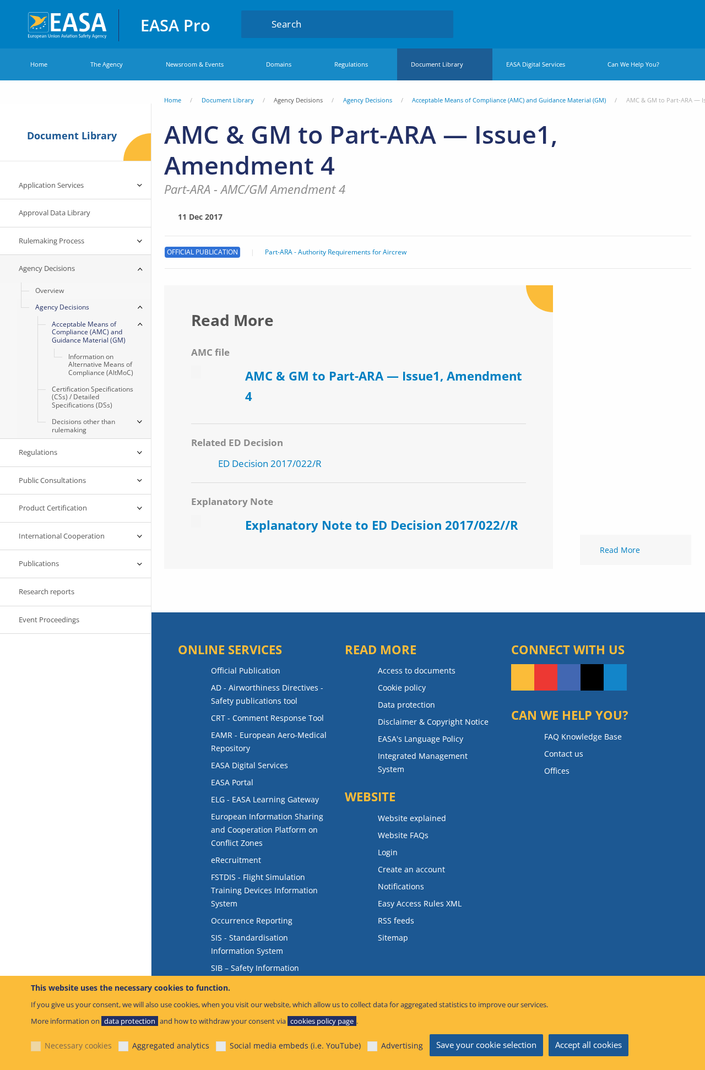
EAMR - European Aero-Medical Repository (269, 741)
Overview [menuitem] (49, 290)
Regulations (351, 64)
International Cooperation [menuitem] (62, 536)
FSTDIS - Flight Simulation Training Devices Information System (264, 890)
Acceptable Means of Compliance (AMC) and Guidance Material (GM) (509, 100)
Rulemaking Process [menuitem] (51, 241)
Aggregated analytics (170, 1045)
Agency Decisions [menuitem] (47, 268)
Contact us (563, 753)
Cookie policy (402, 687)
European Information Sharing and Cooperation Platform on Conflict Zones (267, 829)
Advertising (402, 1045)
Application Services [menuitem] (51, 185)
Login (646, 23)
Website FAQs (403, 835)
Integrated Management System (423, 762)
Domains (278, 64)
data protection (129, 1021)
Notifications (401, 886)
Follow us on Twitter (592, 677)
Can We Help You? (633, 64)
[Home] (68, 24)
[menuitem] (646, 23)
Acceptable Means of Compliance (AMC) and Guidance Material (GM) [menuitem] (89, 332)
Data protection (406, 704)
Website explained (412, 818)
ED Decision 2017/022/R (270, 463)
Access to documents (416, 670)
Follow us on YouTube (545, 677)
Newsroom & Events (195, 64)
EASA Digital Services (535, 64)
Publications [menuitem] (39, 563)
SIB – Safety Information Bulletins (255, 974)
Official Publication (245, 670)
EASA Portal (232, 782)
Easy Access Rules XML (420, 903)
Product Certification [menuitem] (53, 508)
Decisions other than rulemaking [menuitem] (83, 425)
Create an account (411, 869)
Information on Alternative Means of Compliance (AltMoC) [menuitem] (100, 364)
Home (38, 64)
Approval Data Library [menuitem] (54, 213)
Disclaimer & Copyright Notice (433, 721)
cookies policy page (322, 1021)
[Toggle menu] (140, 185)
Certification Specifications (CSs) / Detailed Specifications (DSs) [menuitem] (92, 397)
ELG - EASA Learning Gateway (265, 799)
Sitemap (393, 937)
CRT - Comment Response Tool (267, 718)
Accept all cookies (588, 1044)
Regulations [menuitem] (38, 452)
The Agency (106, 64)
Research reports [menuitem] (46, 591)
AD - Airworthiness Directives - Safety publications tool (267, 694)
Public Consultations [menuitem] (52, 480)
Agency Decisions (367, 100)
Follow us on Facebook (569, 677)
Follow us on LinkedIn (615, 677)
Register (668, 23)
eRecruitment (236, 860)
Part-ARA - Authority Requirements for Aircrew (335, 252)
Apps (613, 23)
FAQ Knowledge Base (583, 736)
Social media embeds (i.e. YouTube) (295, 1045)
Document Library (437, 64)
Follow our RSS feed (522, 677)
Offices (557, 770)
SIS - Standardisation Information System (249, 944)
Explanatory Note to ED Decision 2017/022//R (381, 525)
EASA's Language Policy (420, 739)
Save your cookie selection (486, 1044)
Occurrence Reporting (251, 920)
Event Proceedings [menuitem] (49, 619)
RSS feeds (396, 920)
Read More (620, 550)
